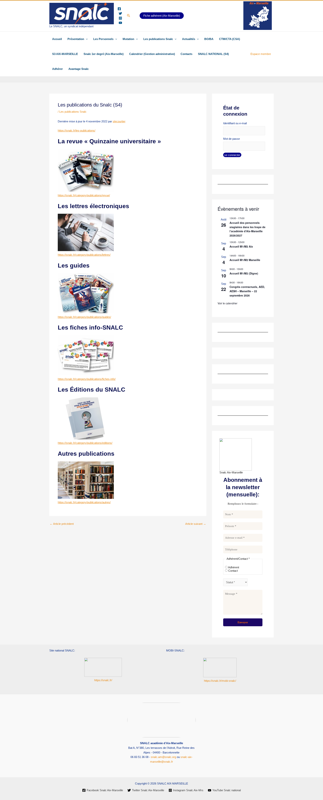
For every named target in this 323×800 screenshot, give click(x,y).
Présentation (75, 39)
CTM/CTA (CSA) (229, 39)
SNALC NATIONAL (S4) (213, 53)
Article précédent (62, 523)
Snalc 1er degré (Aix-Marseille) (104, 53)
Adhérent (233, 567)
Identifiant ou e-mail (235, 123)
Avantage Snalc (78, 68)
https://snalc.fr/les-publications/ (76, 130)
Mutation (128, 39)
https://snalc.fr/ (103, 680)
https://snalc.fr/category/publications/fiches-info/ (87, 379)
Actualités (188, 39)
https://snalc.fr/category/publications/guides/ (84, 317)
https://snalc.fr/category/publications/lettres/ (84, 254)
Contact (232, 570)
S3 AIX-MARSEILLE (65, 53)
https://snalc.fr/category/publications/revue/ (84, 195)
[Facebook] (119, 8)
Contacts (186, 53)
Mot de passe (231, 138)
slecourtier (119, 121)
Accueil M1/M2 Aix (241, 246)
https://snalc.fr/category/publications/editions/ (85, 442)
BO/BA (208, 39)
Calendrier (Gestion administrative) (152, 53)
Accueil (57, 39)
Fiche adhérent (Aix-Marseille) (161, 15)
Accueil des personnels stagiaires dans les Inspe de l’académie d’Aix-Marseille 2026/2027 (247, 229)
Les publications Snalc (158, 39)
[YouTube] (120, 22)
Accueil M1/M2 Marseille (245, 260)
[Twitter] (120, 13)
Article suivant (195, 523)
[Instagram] (120, 18)
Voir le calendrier (227, 303)
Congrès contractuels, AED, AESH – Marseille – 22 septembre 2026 (247, 291)
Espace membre (260, 53)
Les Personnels (103, 39)
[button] (128, 15)
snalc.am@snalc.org (163, 757)
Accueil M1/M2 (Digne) (244, 273)
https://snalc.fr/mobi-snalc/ (220, 680)
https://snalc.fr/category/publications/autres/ (84, 502)
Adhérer (57, 68)
